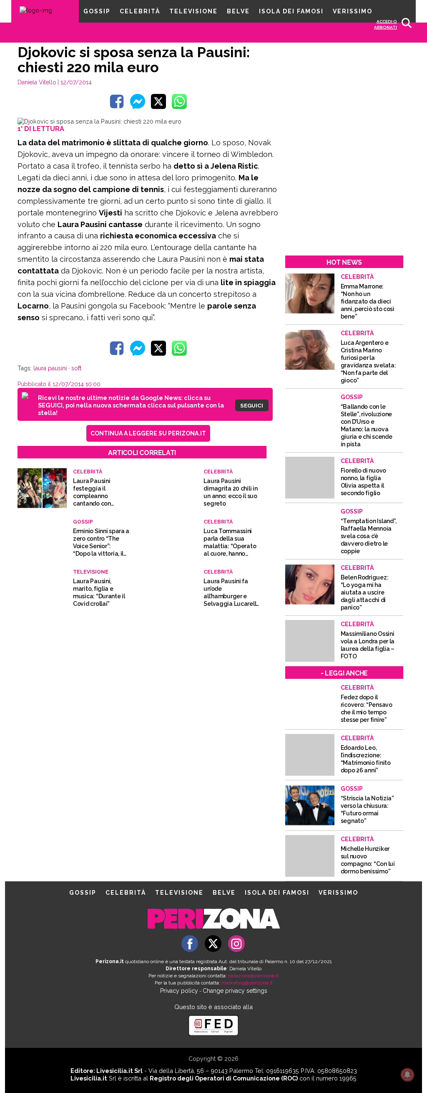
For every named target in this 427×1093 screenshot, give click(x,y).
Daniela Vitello (37, 82)
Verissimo (352, 11)
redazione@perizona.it (253, 976)
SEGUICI (251, 405)
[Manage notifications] (407, 1074)
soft (76, 368)
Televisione (193, 11)
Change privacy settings (235, 990)
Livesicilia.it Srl (119, 1070)
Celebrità (140, 11)
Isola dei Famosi (291, 11)
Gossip (97, 11)
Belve (238, 11)
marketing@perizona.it (247, 983)
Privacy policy (179, 990)
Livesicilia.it (88, 1078)
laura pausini (50, 368)
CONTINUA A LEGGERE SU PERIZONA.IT (148, 433)
